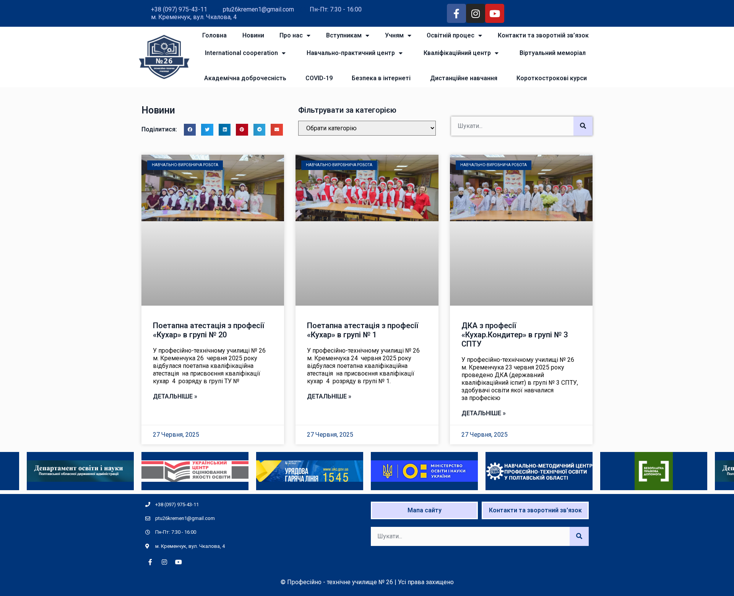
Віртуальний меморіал (553, 53)
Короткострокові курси (551, 78)
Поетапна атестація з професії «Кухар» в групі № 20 (208, 330)
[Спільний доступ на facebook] (190, 130)
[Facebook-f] (456, 13)
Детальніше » (175, 396)
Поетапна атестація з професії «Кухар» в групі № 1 (362, 330)
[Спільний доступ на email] (277, 130)
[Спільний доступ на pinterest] (242, 130)
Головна (214, 35)
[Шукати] (583, 126)
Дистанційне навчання (463, 78)
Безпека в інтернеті (381, 78)
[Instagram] (475, 13)
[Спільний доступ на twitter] (207, 130)
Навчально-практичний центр (351, 53)
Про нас (291, 35)
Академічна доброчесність (245, 78)
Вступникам (344, 35)
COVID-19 (319, 78)
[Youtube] (494, 13)
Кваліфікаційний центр (457, 53)
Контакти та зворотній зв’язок (543, 35)
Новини (253, 35)
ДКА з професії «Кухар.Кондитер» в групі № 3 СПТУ (514, 334)
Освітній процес (450, 35)
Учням (394, 35)
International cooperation (241, 53)
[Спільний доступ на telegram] (259, 130)
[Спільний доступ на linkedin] (225, 130)
